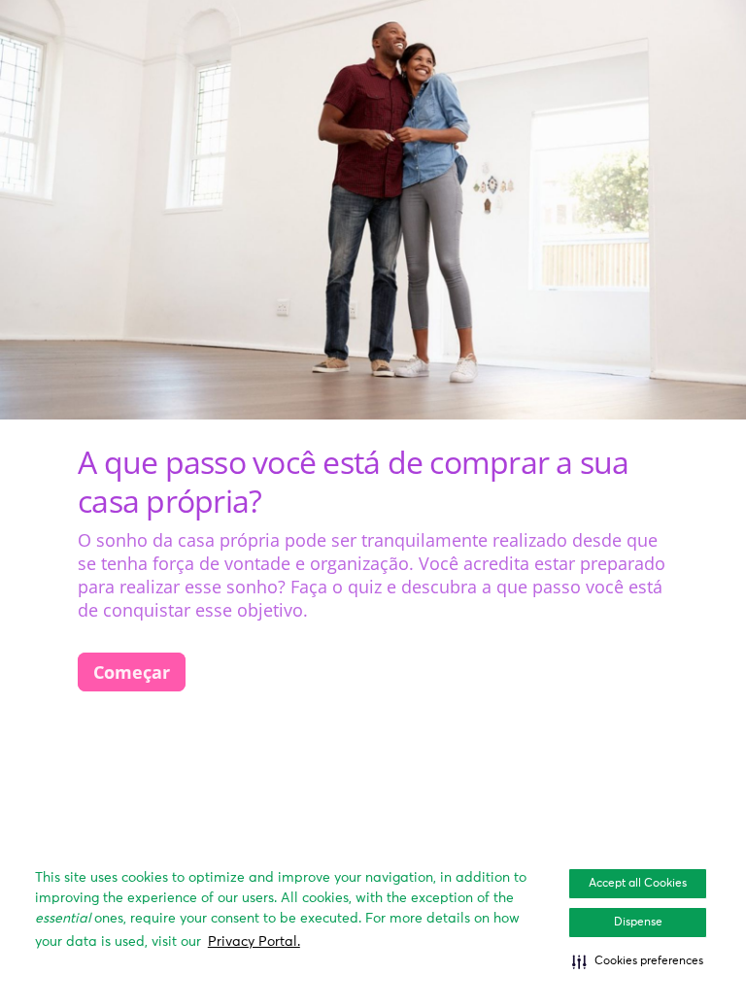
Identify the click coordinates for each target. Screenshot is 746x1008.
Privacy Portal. (254, 942)
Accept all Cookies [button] (638, 884)
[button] (637, 961)
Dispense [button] (638, 922)
